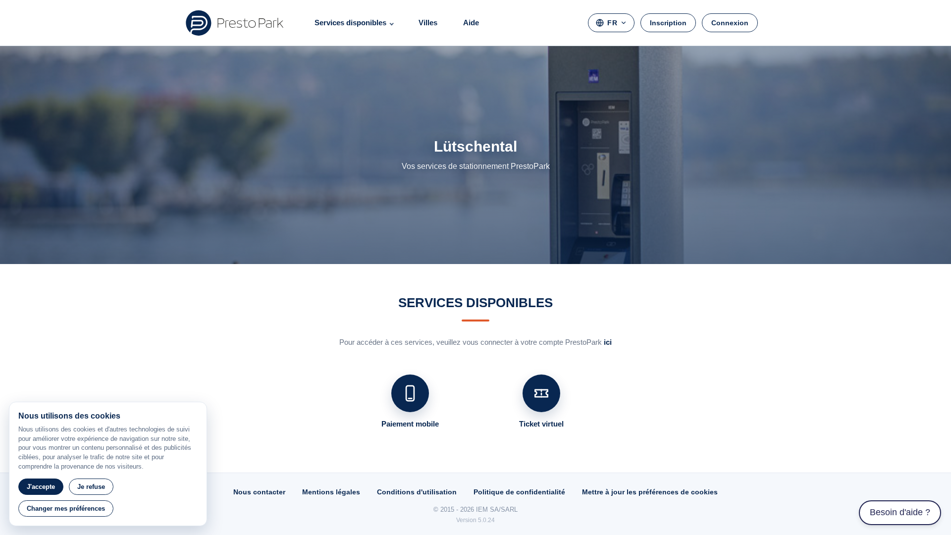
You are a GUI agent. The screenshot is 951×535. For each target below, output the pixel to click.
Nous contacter (259, 492)
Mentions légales (331, 492)
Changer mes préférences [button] (66, 508)
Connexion (729, 23)
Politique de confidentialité (519, 492)
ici (608, 342)
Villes (428, 22)
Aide (471, 22)
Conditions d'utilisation (417, 492)
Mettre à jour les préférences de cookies (650, 492)
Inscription (668, 23)
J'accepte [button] (41, 486)
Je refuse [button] (91, 486)
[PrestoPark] (235, 23)
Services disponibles (350, 22)
